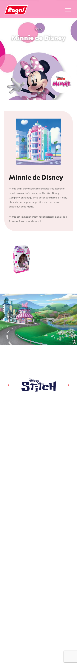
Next (68, 384)
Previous (8, 384)
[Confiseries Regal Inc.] (16, 10)
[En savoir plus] (38, 385)
